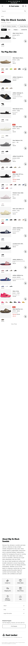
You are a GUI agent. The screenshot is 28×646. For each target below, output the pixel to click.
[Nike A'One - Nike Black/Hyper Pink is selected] (2, 302)
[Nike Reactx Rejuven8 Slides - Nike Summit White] (23, 69)
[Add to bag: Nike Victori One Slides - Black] (25, 41)
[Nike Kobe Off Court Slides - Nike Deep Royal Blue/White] (23, 185)
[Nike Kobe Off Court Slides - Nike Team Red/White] (11, 185)
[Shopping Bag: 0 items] (25, 6)
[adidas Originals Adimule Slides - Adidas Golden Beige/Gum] (6, 88)
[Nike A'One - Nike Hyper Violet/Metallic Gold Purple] (19, 302)
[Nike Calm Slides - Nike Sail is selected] (2, 135)
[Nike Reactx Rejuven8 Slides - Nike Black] (19, 69)
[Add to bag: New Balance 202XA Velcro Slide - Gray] (25, 148)
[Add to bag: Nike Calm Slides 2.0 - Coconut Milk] (25, 219)
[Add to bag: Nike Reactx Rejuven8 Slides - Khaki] (25, 69)
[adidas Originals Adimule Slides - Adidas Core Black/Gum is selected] (2, 88)
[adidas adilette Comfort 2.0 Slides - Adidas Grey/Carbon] (6, 270)
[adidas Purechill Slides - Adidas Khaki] (15, 167)
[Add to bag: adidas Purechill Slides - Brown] (25, 164)
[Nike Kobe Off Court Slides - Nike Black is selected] (2, 185)
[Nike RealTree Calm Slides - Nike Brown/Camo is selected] (2, 319)
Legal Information (8, 613)
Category (16, 29)
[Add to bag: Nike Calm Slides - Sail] (25, 132)
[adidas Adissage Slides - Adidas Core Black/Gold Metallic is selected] (2, 104)
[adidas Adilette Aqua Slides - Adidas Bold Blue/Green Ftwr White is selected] (2, 286)
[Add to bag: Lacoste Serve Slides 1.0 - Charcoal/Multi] (25, 251)
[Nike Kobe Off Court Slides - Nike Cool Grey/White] (19, 185)
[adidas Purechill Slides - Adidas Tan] (19, 167)
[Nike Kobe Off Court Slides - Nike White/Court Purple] (11, 188)
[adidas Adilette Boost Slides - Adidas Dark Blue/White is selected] (2, 239)
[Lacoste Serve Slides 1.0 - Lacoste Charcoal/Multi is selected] (2, 254)
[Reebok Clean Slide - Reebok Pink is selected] (2, 204)
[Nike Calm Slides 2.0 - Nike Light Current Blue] (6, 220)
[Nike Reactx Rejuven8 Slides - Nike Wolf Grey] (6, 69)
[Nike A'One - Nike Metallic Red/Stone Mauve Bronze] (6, 302)
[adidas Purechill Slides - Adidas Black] (11, 167)
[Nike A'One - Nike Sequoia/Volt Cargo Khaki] (11, 302)
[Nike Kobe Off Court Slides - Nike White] (6, 185)
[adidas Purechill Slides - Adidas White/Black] (6, 167)
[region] (14, 2)
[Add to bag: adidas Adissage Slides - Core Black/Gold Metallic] (25, 100)
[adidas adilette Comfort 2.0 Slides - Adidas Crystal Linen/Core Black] (11, 270)
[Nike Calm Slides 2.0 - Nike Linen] (23, 220)
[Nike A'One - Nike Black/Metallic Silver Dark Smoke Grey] (15, 302)
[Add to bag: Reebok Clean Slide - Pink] (25, 200)
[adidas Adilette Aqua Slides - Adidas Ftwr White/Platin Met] (6, 286)
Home (2, 16)
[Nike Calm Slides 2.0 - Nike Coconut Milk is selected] (2, 220)
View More (14, 324)
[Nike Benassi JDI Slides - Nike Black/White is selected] (2, 120)
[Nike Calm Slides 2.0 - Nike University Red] (2, 223)
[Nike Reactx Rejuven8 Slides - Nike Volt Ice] (11, 69)
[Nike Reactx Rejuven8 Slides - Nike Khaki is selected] (2, 69)
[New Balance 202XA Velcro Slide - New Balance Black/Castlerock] (6, 151)
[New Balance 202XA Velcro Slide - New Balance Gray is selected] (2, 151)
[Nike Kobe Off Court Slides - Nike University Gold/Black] (15, 185)
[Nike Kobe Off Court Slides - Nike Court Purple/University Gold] (2, 188)
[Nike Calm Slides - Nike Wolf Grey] (6, 135)
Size (9, 29)
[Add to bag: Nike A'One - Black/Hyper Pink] (25, 299)
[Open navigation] (5, 6)
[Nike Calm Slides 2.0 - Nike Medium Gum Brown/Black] (15, 220)
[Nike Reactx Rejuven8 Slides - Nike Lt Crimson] (2, 72)
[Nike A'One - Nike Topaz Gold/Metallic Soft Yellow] (23, 302)
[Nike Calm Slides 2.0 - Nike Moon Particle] (19, 220)
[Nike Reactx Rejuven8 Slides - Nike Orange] (15, 69)
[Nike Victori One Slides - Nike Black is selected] (2, 44)
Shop (5, 609)
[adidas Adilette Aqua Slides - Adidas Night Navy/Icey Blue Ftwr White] (11, 286)
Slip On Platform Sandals (9, 26)
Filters (3, 29)
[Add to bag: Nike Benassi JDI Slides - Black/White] (25, 116)
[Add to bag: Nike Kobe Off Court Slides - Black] (25, 184)
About (5, 605)
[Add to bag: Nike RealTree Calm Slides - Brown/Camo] (25, 316)
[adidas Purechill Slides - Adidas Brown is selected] (2, 167)
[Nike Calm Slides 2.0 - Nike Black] (11, 220)
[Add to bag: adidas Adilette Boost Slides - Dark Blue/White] (25, 235)
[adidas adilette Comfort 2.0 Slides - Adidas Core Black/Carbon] (15, 270)
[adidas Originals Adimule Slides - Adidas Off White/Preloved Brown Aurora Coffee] (11, 88)
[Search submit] (25, 11)
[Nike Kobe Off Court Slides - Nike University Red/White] (6, 188)
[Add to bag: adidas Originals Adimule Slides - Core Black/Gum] (25, 85)
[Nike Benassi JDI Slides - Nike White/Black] (6, 120)
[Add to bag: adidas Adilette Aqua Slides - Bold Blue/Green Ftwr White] (25, 283)
